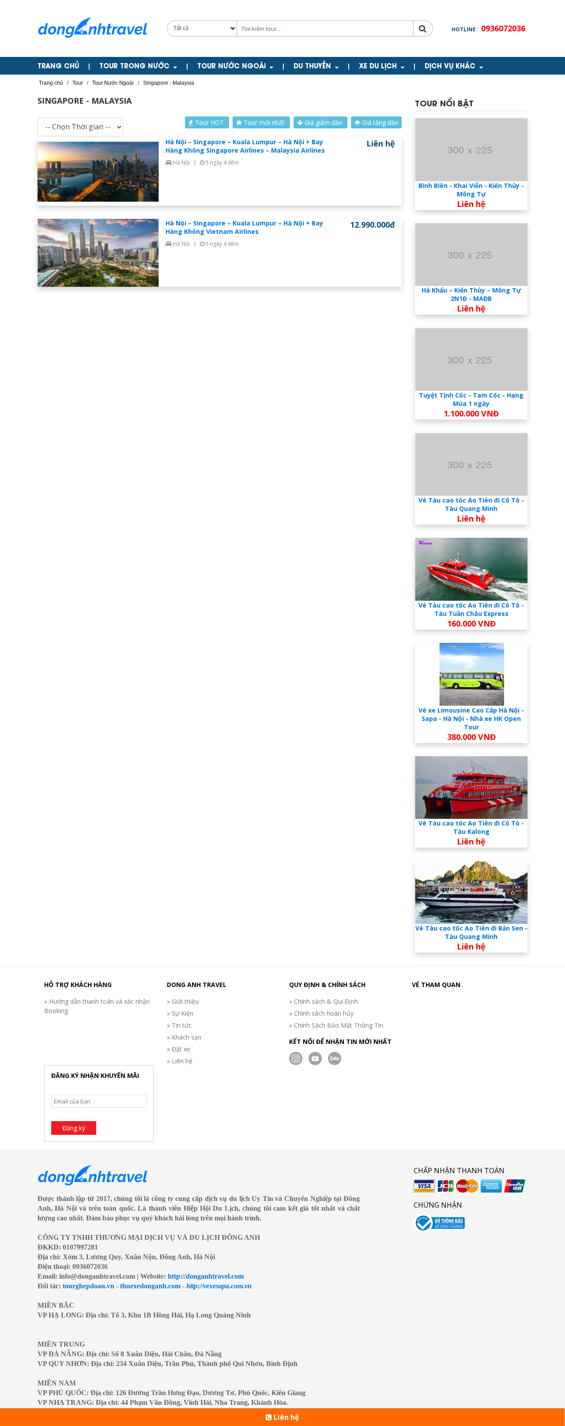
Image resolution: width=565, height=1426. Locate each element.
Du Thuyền (312, 65)
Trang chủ (58, 65)
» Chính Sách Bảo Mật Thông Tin (336, 1025)
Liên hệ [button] (285, 1417)
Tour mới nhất (264, 122)
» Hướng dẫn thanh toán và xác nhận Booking (97, 1006)
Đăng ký (73, 1128)
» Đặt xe (178, 1049)
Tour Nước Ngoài (231, 65)
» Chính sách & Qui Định (323, 1001)
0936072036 (503, 28)
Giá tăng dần (379, 122)
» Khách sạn (184, 1037)
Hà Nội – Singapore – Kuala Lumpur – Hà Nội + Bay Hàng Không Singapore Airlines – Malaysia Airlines (245, 146)
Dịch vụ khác (450, 65)
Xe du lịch (378, 65)
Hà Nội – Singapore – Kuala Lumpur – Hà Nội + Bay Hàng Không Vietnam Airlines (244, 227)
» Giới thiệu (183, 1001)
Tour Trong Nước (134, 65)
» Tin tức (179, 1025)
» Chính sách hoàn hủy (321, 1013)
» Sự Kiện (180, 1013)
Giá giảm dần (323, 122)
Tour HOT (209, 122)
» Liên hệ (179, 1061)
